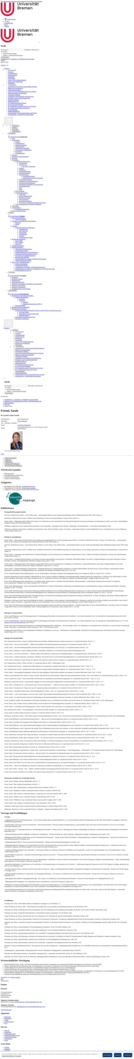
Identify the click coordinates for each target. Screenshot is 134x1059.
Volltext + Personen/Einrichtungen (13, 55)
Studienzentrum (12, 75)
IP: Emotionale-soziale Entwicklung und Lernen (22, 106)
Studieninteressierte (9, 1034)
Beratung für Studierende (15, 81)
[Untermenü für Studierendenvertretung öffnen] (26, 239)
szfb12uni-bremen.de (28, 1002)
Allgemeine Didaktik (14, 95)
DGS (5, 1023)
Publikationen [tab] (8, 462)
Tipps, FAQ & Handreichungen (17, 80)
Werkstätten (11, 83)
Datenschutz (7, 1018)
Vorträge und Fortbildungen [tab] (12, 464)
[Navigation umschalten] (39, 42)
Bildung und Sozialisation (15, 88)
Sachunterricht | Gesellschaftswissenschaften (21, 114)
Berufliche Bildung (13, 100)
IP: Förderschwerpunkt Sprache (17, 103)
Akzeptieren (127, 1055)
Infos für (6, 1030)
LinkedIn (7, 1051)
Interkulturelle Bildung (14, 90)
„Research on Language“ (29, 488)
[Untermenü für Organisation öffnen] (20, 140)
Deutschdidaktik (12, 109)
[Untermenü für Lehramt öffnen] (17, 226)
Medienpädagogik (13, 101)
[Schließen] (8, 135)
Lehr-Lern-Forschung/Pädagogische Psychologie (22, 91)
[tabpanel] (67, 474)
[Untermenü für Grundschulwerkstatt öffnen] (28, 193)
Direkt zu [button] (7, 328)
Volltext (5, 52)
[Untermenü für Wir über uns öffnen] (27, 165)
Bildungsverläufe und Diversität (17, 93)
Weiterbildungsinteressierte (12, 1035)
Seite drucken (5, 980)
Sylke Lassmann (22, 421)
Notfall (6, 1020)
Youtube (6, 1047)
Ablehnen (118, 1055)
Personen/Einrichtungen (10, 53)
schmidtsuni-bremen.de (31, 1006)
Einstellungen (107, 1055)
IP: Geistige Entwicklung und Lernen (19, 108)
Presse (6, 1040)
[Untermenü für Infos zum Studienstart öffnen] (25, 218)
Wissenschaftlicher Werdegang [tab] (13, 465)
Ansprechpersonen (6, 1010)
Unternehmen (8, 1039)
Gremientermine (12, 73)
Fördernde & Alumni (10, 1037)
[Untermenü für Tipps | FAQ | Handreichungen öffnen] (30, 262)
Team (2, 454)
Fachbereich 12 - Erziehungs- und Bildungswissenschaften (17, 59)
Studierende (7, 1032)
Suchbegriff (4, 50)
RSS (2, 979)
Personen (10, 72)
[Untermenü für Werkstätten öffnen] (19, 160)
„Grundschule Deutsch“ (28, 486)
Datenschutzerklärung (8, 1056)
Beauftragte (11, 77)
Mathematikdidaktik (14, 111)
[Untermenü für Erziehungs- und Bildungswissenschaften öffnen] (36, 221)
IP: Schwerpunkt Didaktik (15, 105)
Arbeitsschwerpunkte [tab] (10, 458)
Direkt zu (7, 68)
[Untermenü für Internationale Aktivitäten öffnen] (27, 309)
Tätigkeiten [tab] (8, 460)
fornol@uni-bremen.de (24, 425)
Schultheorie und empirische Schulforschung (21, 96)
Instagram (7, 1049)
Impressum (7, 1017)
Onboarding (11, 78)
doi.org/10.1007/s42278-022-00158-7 (15, 622)
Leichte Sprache (9, 1022)
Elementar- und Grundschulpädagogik (19, 98)
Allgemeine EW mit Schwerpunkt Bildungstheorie (22, 86)
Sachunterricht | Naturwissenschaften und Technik (22, 113)
